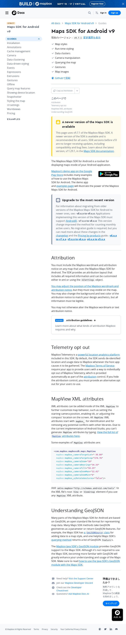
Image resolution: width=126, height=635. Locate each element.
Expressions (14, 72)
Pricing (11, 113)
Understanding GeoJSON (61, 112)
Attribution (55, 102)
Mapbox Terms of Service (99, 365)
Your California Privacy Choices (73, 629)
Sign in (103, 12)
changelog (62, 235)
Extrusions (13, 76)
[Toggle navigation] (7, 13)
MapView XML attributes (61, 108)
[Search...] (89, 13)
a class (97, 532)
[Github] (101, 629)
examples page (65, 186)
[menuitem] (96, 12)
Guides (12, 39)
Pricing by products (89, 235)
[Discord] (118, 629)
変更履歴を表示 (91, 37)
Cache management (18, 51)
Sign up (114, 12)
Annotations (14, 47)
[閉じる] (123, 4)
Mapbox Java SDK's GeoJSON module (77, 546)
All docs (55, 23)
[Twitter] (107, 629)
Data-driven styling (18, 63)
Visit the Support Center (81, 578)
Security (54, 629)
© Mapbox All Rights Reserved (18, 629)
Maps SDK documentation (99, 151)
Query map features (18, 88)
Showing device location (21, 92)
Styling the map (16, 101)
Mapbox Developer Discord (79, 582)
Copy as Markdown (64, 90)
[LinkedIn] (112, 629)
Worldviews (13, 109)
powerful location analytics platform (99, 354)
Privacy (45, 629)
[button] (96, 12)
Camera (11, 55)
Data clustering (16, 59)
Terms (36, 629)
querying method (61, 539)
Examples (13, 119)
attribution (90, 376)
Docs (21, 13)
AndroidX (71, 221)
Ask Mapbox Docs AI (78, 593)
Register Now (97, 3)
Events (11, 67)
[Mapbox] (14, 13)
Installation (13, 43)
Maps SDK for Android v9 (23, 29)
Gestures (12, 80)
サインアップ (111, 603)
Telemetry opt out (58, 105)
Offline (11, 84)
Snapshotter (14, 96)
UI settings (13, 105)
